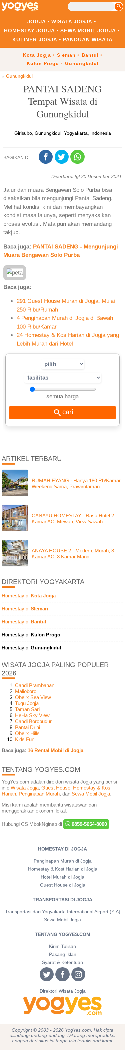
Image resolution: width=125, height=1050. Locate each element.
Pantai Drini (27, 727)
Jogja (36, 21)
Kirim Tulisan (62, 946)
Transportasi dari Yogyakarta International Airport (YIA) (62, 911)
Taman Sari (27, 709)
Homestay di (29, 595)
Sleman (66, 55)
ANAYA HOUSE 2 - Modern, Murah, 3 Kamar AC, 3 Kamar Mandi (73, 553)
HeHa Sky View (32, 715)
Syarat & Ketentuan (62, 962)
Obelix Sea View (33, 697)
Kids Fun (24, 739)
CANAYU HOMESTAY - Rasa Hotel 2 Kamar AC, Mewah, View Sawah (73, 518)
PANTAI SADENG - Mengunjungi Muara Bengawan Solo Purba (60, 250)
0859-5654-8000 (88, 824)
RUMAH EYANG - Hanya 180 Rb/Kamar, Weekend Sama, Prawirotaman (77, 483)
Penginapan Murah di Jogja (63, 861)
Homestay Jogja (29, 30)
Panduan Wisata (88, 39)
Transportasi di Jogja (62, 899)
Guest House (55, 788)
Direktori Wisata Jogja (63, 991)
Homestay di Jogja (62, 849)
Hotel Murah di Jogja (62, 877)
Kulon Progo (43, 63)
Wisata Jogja (71, 21)
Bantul (90, 55)
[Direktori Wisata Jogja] (62, 1006)
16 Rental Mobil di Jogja (55, 750)
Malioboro (25, 691)
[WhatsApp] (78, 157)
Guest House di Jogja (62, 885)
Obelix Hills (27, 733)
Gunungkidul (82, 63)
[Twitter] (63, 157)
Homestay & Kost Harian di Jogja (62, 869)
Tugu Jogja (27, 703)
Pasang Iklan (62, 954)
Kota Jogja (37, 55)
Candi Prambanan (34, 685)
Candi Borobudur (33, 721)
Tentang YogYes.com (62, 934)
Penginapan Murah (39, 794)
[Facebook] (47, 157)
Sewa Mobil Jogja (88, 30)
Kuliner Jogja (34, 39)
